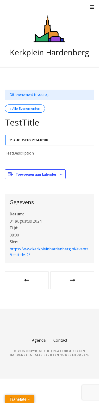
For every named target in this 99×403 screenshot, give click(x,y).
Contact (60, 340)
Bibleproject (72, 280)
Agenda (39, 340)
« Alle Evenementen (25, 108)
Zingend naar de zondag (27, 280)
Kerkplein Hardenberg (49, 52)
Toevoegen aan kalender (36, 174)
